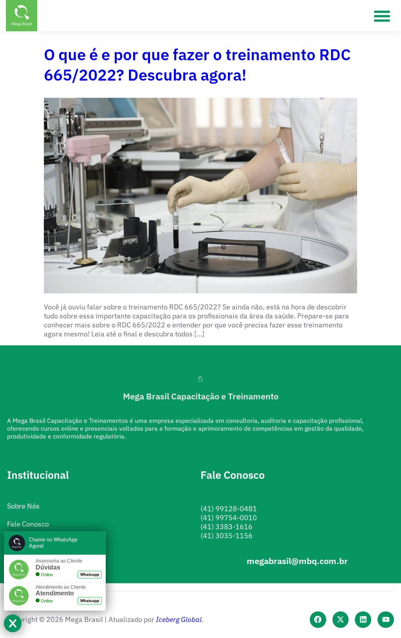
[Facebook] (318, 619)
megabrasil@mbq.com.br (297, 560)
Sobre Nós (23, 505)
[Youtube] (386, 619)
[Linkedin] (363, 619)
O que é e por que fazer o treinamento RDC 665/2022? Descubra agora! (197, 64)
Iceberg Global (179, 619)
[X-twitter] (340, 619)
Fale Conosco (28, 523)
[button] (382, 15)
